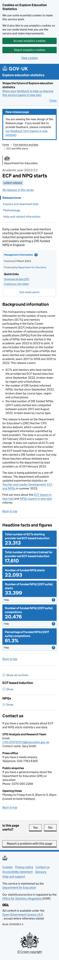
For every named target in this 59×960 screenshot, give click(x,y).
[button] (29, 600)
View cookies (29, 58)
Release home (11, 198)
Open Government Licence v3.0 (22, 914)
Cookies (7, 867)
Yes (37, 828)
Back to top (9, 511)
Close (53, 100)
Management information (25, 255)
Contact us (43, 867)
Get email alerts (29, 292)
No (52, 828)
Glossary (40, 872)
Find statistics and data (25, 144)
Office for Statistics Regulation (22, 898)
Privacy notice (24, 867)
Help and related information (21, 216)
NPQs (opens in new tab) (36, 498)
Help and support (13, 876)
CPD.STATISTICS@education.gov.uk (25, 742)
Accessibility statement (17, 872)
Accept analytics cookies (29, 41)
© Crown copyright (29, 952)
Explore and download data (21, 204)
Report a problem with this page (29, 844)
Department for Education (32, 267)
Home (5, 144)
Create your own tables (16, 283)
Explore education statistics (23, 75)
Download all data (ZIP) (16, 279)
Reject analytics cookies (29, 50)
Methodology (11, 210)
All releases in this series (18, 190)
